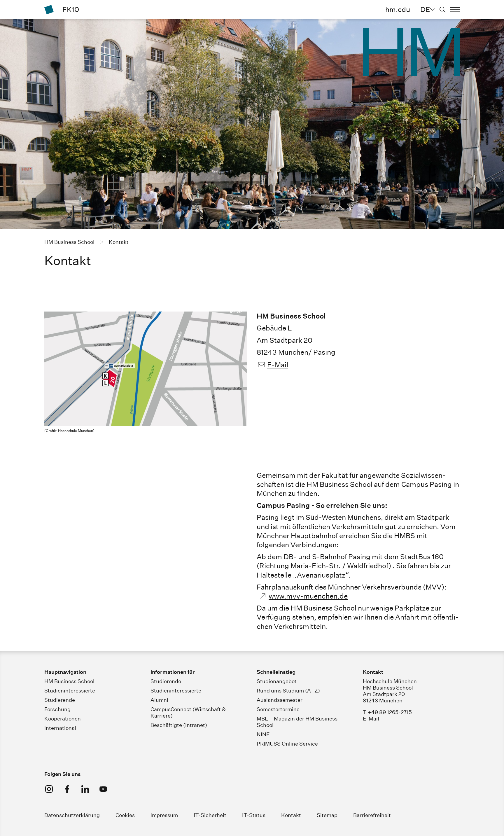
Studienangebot (277, 681)
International (60, 728)
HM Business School (69, 681)
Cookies (125, 815)
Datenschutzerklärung (72, 815)
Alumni (159, 700)
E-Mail (277, 365)
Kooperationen (62, 719)
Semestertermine (278, 709)
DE (425, 9)
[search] (442, 9)
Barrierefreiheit (372, 815)
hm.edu (397, 9)
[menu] (455, 9)
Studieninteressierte (69, 691)
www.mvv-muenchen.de (308, 596)
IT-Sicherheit (210, 815)
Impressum (164, 815)
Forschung (57, 709)
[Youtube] (103, 789)
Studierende (59, 700)
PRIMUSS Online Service (287, 744)
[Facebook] (67, 789)
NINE (263, 734)
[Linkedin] (85, 789)
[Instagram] (49, 789)
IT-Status (253, 815)
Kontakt (291, 815)
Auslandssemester (279, 700)
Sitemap (327, 815)
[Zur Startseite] (49, 9)
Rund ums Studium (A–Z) (288, 691)
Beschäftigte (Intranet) (178, 725)
